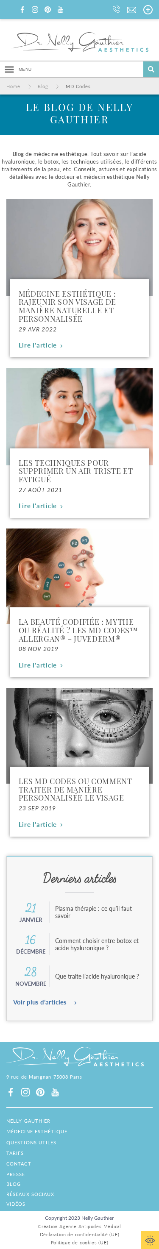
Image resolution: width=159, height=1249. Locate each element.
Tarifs (15, 1153)
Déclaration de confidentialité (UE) (80, 1234)
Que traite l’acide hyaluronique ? (97, 976)
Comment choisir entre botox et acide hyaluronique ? (97, 944)
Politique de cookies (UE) (80, 1242)
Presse (15, 1174)
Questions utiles (31, 1142)
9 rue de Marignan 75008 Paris (44, 1077)
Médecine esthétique (36, 1131)
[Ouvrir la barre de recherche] (151, 69)
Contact (18, 1163)
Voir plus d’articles (40, 1001)
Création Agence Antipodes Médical (79, 1226)
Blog (13, 1184)
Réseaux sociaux (30, 1194)
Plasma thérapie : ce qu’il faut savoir (93, 912)
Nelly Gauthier (28, 1120)
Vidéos (16, 1204)
